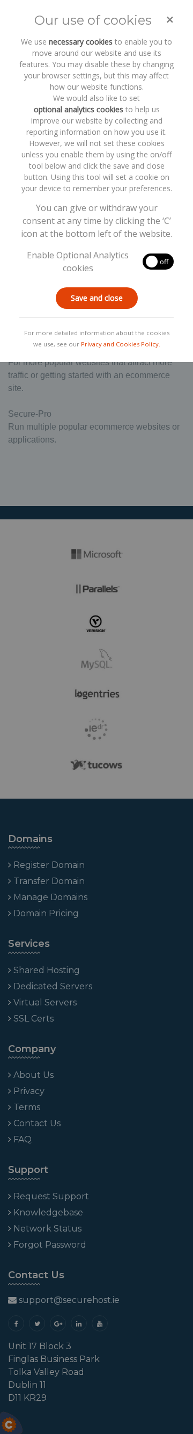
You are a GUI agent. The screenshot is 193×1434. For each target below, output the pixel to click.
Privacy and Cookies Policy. (120, 344)
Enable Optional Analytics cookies (78, 261)
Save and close (97, 298)
